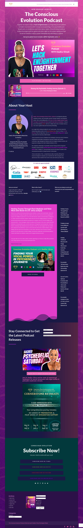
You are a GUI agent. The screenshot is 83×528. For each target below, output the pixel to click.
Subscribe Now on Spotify (41, 467)
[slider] (69, 93)
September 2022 (13, 501)
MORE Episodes (33, 274)
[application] (48, 93)
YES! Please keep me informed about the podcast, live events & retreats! (57, 335)
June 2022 (11, 507)
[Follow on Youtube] (35, 483)
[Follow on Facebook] (40, 483)
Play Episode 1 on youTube (41, 80)
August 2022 (12, 503)
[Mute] (66, 93)
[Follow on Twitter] (48, 483)
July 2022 (11, 505)
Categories (11, 515)
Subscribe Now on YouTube (41, 472)
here (12, 195)
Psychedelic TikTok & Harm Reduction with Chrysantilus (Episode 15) (64, 266)
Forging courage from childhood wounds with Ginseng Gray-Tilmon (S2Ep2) (65, 227)
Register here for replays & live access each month (41, 373)
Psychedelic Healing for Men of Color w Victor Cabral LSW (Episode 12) (65, 301)
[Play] (26, 93)
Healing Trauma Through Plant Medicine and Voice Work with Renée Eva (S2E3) (65, 213)
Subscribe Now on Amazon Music (41, 478)
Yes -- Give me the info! (40, 508)
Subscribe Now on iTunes (41, 461)
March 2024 (12, 498)
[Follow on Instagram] (38, 483)
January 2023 (12, 500)
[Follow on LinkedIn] (45, 483)
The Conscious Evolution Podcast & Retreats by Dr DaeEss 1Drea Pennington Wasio (54, 4)
